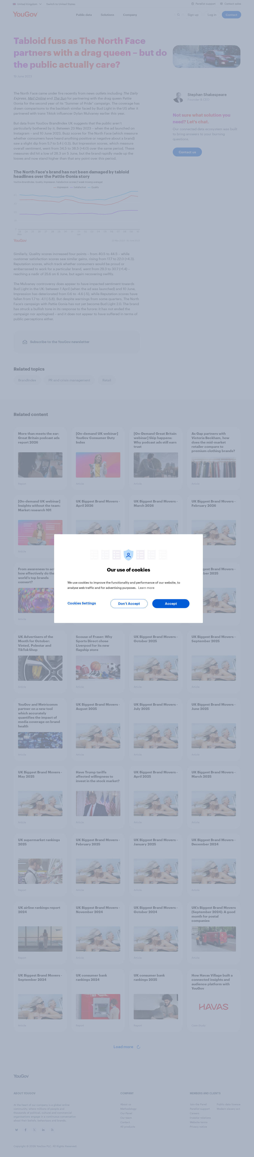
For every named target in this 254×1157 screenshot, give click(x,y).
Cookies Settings (81, 603)
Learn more (146, 587)
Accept (171, 603)
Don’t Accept (129, 603)
